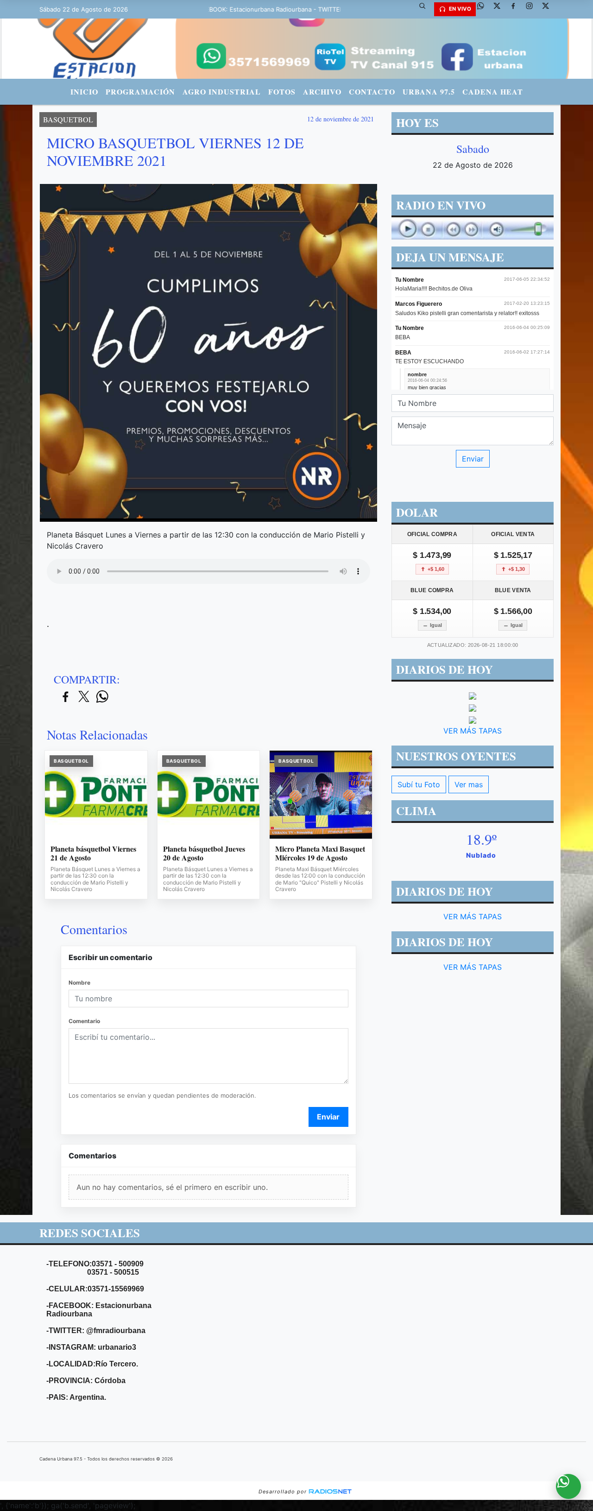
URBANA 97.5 (429, 91)
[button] (426, 9)
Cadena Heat (492, 91)
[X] (500, 9)
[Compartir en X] (84, 697)
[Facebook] (516, 9)
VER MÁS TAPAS (472, 730)
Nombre (79, 982)
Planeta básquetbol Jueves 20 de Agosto (204, 853)
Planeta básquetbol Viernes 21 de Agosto (93, 853)
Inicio (84, 91)
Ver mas (468, 784)
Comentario (84, 1021)
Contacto (372, 91)
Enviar (328, 1116)
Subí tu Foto (418, 784)
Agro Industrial (222, 91)
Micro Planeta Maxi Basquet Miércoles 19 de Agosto (320, 853)
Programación (140, 91)
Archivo (322, 91)
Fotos (282, 91)
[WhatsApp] (484, 9)
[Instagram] (533, 9)
